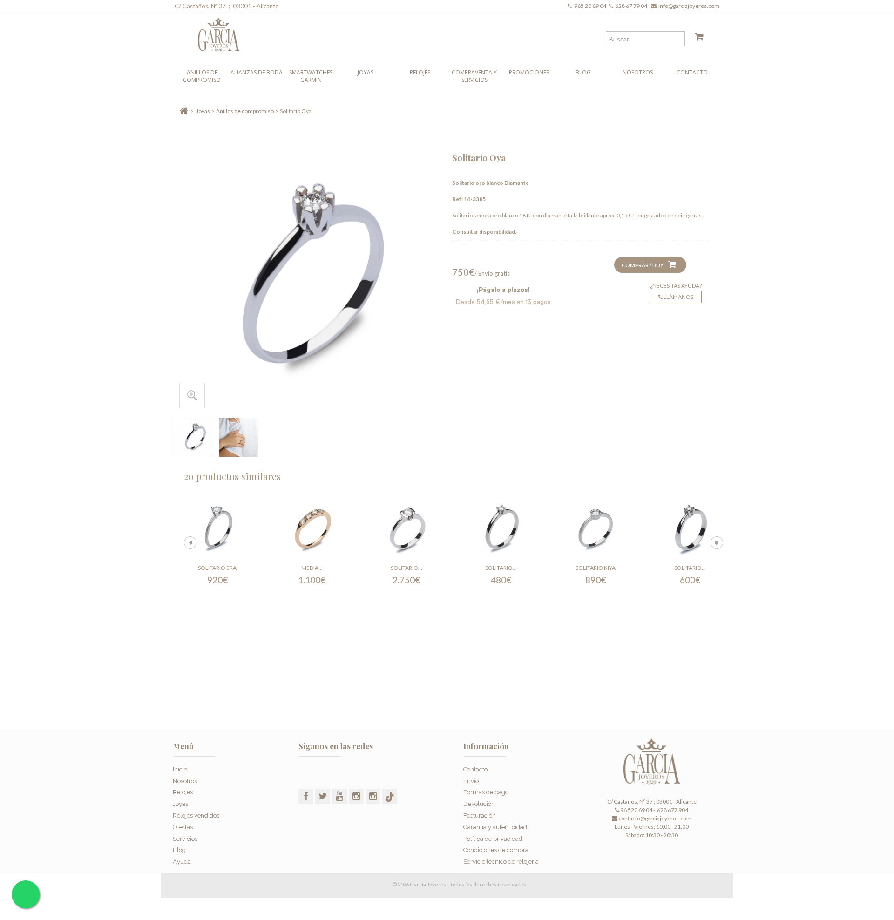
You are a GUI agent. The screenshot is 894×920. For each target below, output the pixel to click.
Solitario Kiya (596, 567)
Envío (471, 781)
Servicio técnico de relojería (501, 861)
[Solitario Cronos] (406, 529)
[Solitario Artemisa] (501, 529)
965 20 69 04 (591, 5)
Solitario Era (217, 567)
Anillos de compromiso (202, 76)
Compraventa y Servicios (474, 76)
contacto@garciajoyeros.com (654, 818)
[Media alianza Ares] (312, 529)
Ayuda (182, 861)
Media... (312, 567)
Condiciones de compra (495, 849)
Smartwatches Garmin (310, 76)
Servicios (185, 838)
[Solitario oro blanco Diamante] (194, 437)
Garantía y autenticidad (495, 827)
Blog (583, 72)
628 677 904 (672, 809)
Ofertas (183, 827)
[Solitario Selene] (690, 529)
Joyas (365, 72)
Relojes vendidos (196, 815)
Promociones (529, 72)
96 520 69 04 (635, 809)
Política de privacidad (492, 838)
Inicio (180, 769)
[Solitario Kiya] (595, 529)
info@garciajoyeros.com (688, 5)
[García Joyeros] (428, 32)
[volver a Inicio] (183, 111)
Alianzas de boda (256, 72)
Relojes (420, 72)
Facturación (479, 815)
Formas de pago (485, 792)
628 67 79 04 (632, 5)
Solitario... (406, 567)
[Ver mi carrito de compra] (695, 38)
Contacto (692, 72)
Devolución (479, 803)
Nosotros (638, 72)
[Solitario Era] (217, 529)
